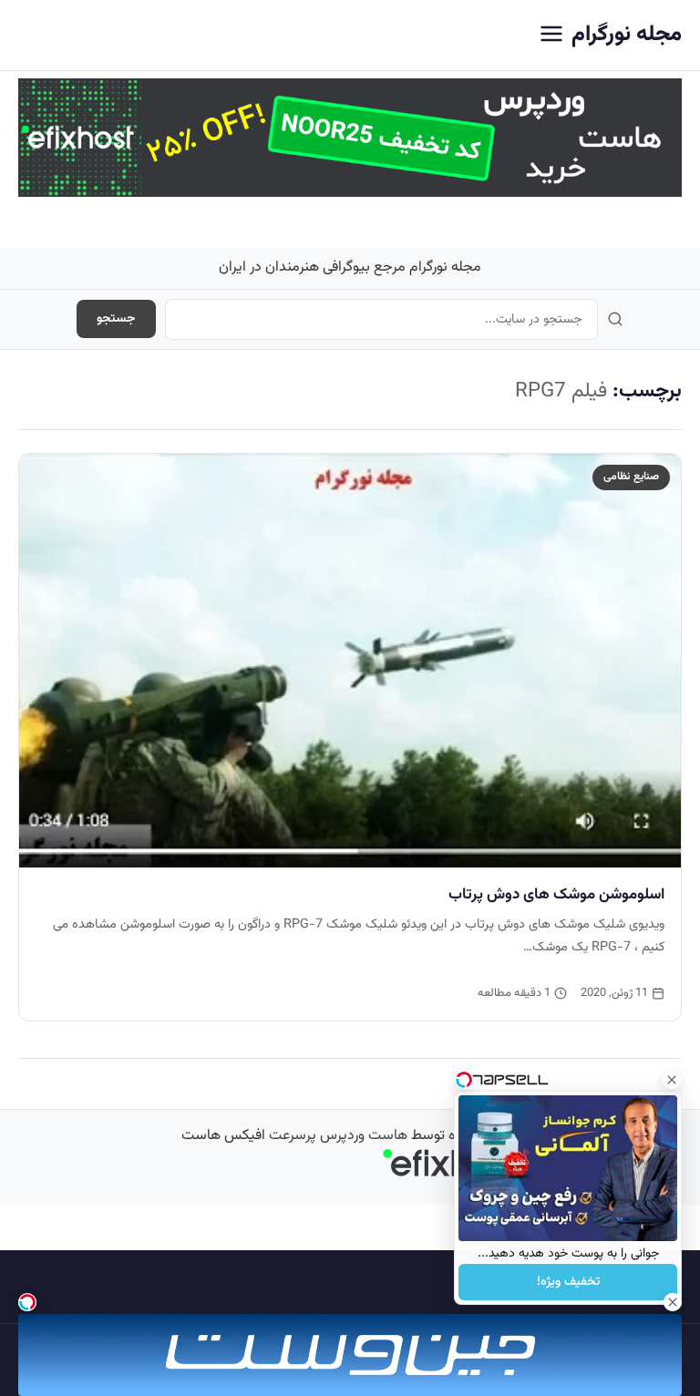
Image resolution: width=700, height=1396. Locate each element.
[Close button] (672, 1080)
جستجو (116, 319)
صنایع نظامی (631, 476)
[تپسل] (27, 1302)
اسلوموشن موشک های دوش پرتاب (556, 895)
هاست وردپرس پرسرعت (338, 1135)
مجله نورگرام (626, 34)
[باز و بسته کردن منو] (551, 35)
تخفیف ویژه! (568, 1282)
